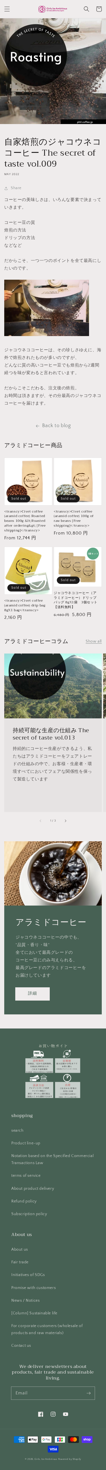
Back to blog (56, 426)
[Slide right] (65, 821)
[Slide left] (40, 821)
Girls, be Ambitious (45, 1459)
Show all (94, 641)
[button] (7, 9)
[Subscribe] (88, 1393)
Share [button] (16, 188)
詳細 (32, 993)
